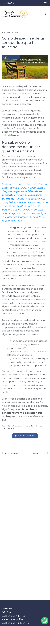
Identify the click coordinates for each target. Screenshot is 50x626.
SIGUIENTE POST (38, 453)
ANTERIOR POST (12, 453)
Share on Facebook (25, 436)
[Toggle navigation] (45, 3)
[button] (44, 620)
